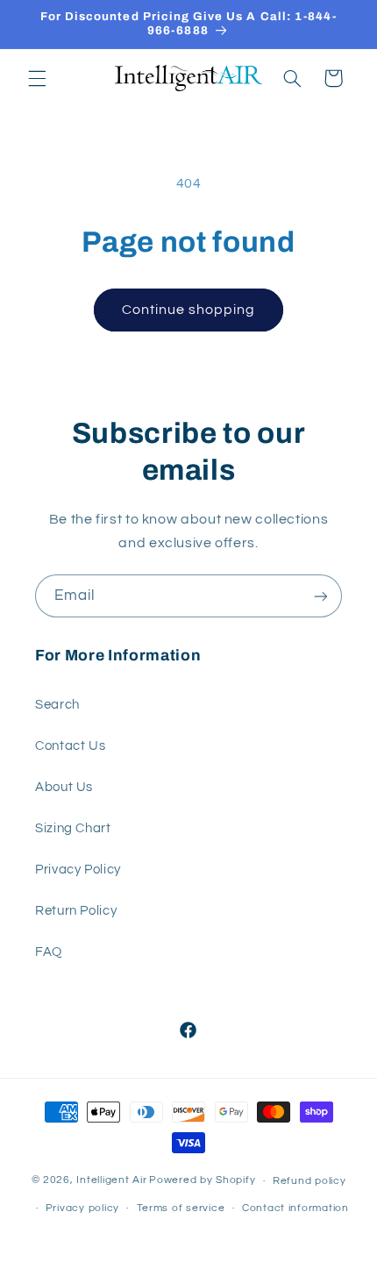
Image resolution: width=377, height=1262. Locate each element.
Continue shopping (189, 310)
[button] (37, 78)
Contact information (295, 1208)
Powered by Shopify (202, 1181)
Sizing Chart (73, 828)
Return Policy (76, 910)
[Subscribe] (321, 595)
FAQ (48, 952)
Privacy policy (82, 1208)
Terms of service (181, 1208)
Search (57, 704)
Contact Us (70, 745)
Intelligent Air (111, 1181)
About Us (64, 787)
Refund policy (309, 1181)
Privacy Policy (78, 869)
